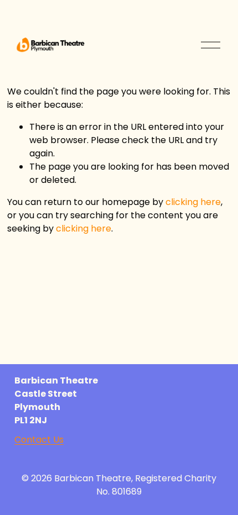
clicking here (193, 202)
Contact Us (39, 439)
